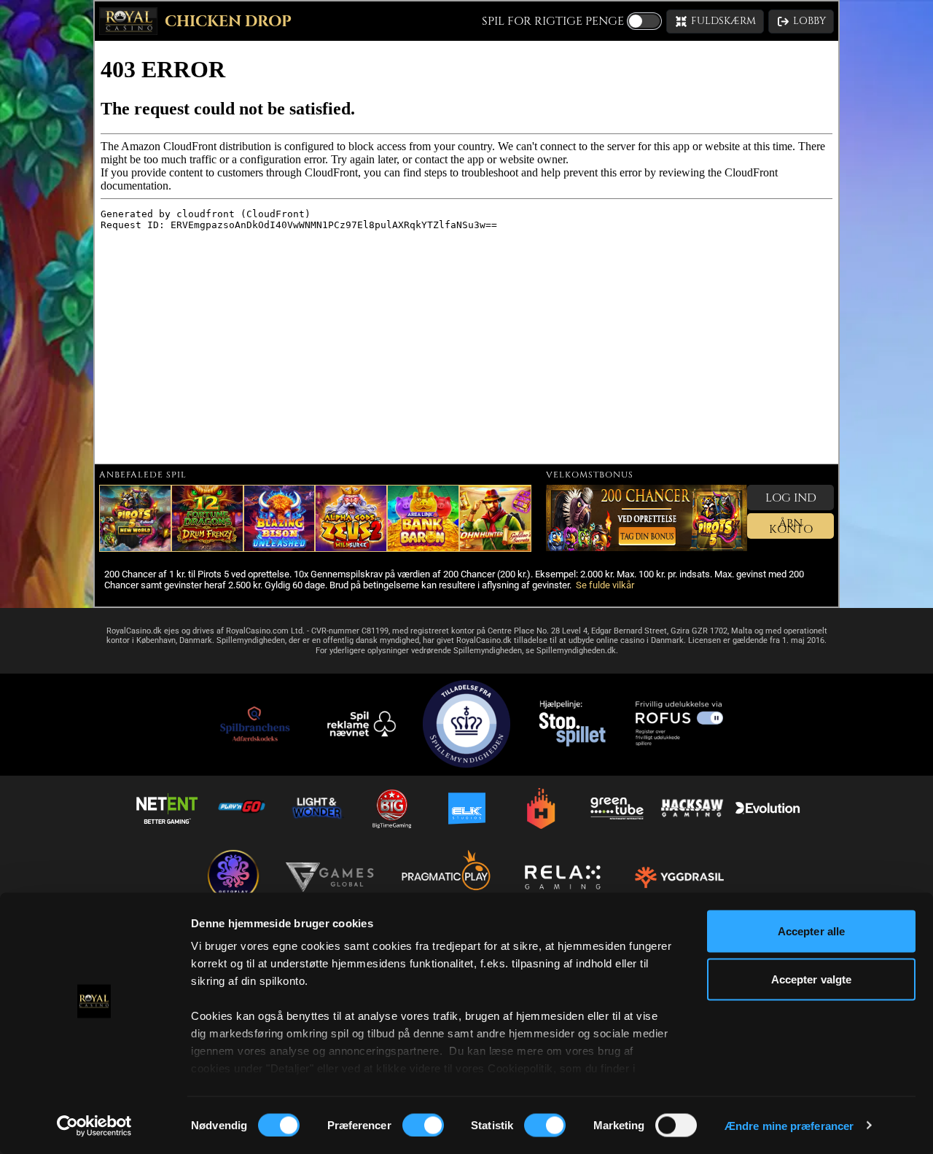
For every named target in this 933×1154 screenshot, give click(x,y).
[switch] (423, 1125)
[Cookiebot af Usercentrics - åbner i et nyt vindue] (94, 1126)
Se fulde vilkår (605, 585)
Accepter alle (811, 931)
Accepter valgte (811, 978)
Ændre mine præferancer (789, 1125)
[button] (715, 21)
